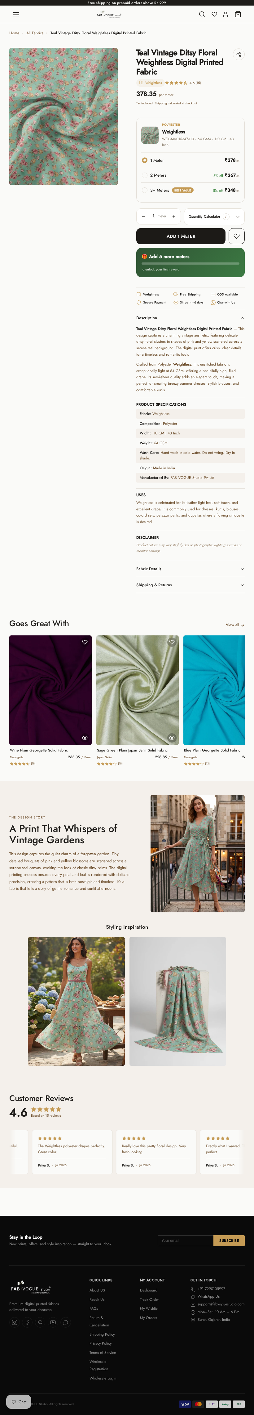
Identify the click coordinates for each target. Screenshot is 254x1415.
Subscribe (229, 1240)
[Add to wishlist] (237, 236)
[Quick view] (85, 738)
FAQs (94, 1308)
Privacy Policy (101, 1343)
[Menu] (16, 14)
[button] (226, 216)
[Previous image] (18, 116)
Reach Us (97, 1299)
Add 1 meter (181, 236)
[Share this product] (239, 54)
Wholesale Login (103, 1378)
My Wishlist (149, 1308)
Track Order (149, 1299)
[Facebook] (27, 1322)
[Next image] (108, 116)
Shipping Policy (102, 1334)
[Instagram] (14, 1322)
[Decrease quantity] (143, 216)
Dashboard (148, 1290)
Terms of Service (103, 1352)
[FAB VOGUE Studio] (109, 14)
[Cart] (238, 14)
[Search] (202, 14)
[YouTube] (53, 1322)
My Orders (148, 1318)
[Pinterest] (40, 1322)
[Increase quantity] (174, 216)
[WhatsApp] (65, 1322)
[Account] (225, 14)
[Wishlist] (214, 14)
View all (232, 625)
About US (97, 1290)
